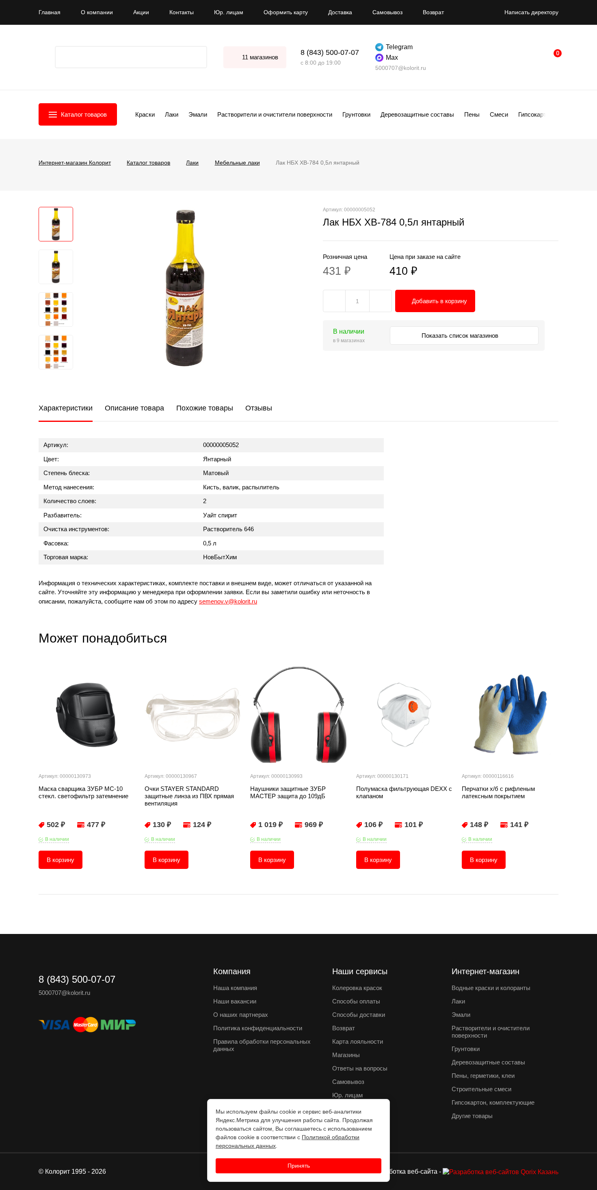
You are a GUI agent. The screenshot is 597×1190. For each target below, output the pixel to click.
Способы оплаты (356, 1001)
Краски (145, 114)
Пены (472, 114)
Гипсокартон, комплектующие (493, 1102)
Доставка (340, 12)
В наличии (57, 839)
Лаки (171, 114)
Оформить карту (286, 12)
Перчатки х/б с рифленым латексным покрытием (498, 792)
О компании (97, 12)
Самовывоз (387, 12)
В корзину (60, 859)
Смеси (499, 114)
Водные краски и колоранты (491, 987)
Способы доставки (358, 1014)
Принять (299, 1165)
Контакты (181, 12)
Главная (50, 12)
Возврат (433, 12)
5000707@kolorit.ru (400, 68)
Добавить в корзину (439, 301)
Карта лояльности (357, 1041)
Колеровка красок (357, 987)
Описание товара (134, 408)
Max (392, 57)
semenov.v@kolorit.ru (228, 601)
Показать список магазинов (461, 335)
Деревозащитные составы (417, 114)
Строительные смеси (481, 1089)
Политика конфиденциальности (257, 1028)
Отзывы (258, 408)
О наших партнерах (240, 1014)
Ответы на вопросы (359, 1068)
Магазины (346, 1054)
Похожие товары (204, 408)
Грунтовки (356, 114)
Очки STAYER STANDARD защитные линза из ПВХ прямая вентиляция (189, 796)
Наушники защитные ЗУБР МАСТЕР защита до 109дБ (288, 792)
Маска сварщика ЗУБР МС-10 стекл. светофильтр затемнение (83, 792)
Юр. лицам (228, 12)
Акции (141, 12)
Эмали (197, 114)
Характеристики (66, 408)
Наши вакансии (234, 1001)
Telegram (399, 46)
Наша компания (235, 987)
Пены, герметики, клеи (483, 1075)
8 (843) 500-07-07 (330, 52)
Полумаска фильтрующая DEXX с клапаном (404, 792)
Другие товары (472, 1115)
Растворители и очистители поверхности (274, 114)
